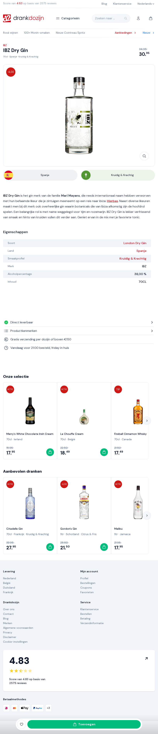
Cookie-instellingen (15, 641)
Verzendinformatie (92, 623)
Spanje (13, 56)
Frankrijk (19, 534)
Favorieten (87, 592)
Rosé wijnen (10, 32)
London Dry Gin (135, 243)
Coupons (86, 587)
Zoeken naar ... (105, 18)
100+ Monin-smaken (37, 32)
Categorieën (70, 18)
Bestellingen (87, 583)
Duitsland (9, 587)
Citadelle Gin (14, 528)
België (71, 439)
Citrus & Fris (89, 534)
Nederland (9, 578)
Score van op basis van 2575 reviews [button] (29, 3)
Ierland (18, 439)
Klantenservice (89, 609)
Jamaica (125, 534)
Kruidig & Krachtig (28, 56)
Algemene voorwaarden (18, 628)
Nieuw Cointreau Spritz (70, 32)
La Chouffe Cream (71, 434)
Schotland (72, 534)
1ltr (62, 534)
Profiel (84, 578)
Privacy (7, 632)
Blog (5, 618)
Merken (7, 623)
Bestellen (86, 614)
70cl (5, 56)
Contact (8, 614)
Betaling (85, 618)
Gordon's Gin (68, 528)
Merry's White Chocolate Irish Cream (29, 434)
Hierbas (112, 201)
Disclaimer (9, 637)
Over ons (8, 609)
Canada (127, 439)
